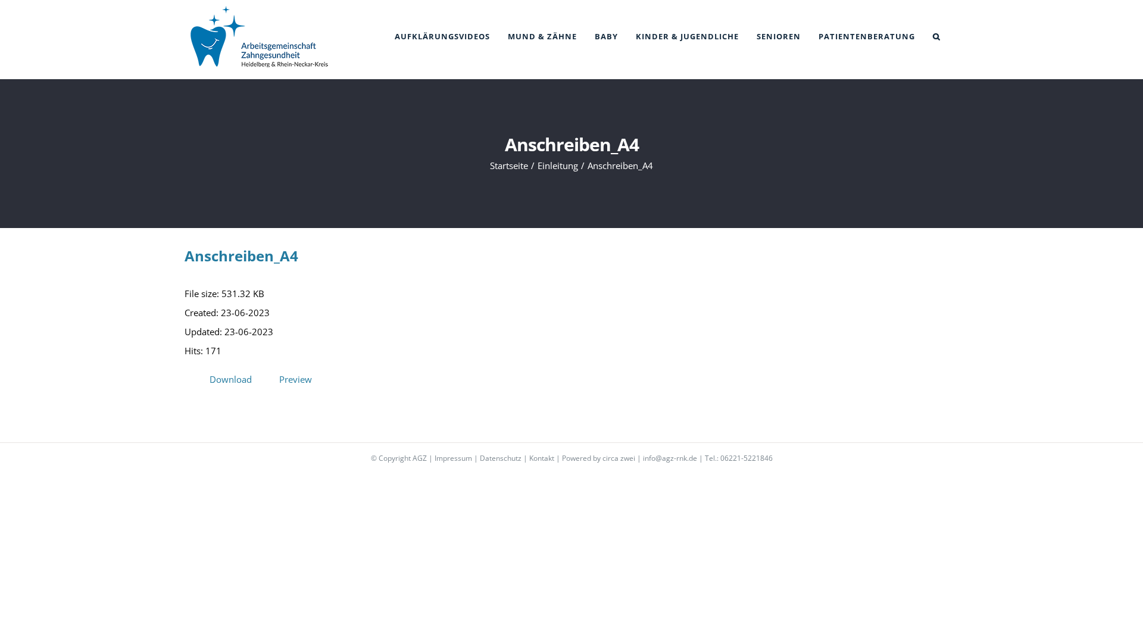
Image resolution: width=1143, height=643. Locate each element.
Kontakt (541, 458)
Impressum (453, 458)
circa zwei (618, 458)
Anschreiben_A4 (241, 256)
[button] (937, 36)
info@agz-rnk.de (670, 458)
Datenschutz (500, 458)
